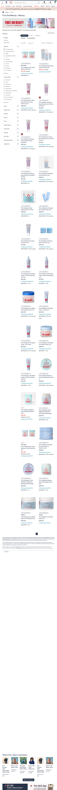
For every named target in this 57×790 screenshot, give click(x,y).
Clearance (36, 6)
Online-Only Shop (27, 6)
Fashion (48, 6)
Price (5, 121)
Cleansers (18, 546)
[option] (28, 9)
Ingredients (7, 144)
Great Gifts (6, 128)
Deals (2, 6)
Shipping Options (8, 140)
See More (5, 73)
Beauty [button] (23, 38)
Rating (5, 117)
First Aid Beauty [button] (31, 38)
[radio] (40, 97)
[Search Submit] (39, 2)
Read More (7, 551)
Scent (5, 106)
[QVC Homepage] (3, 12)
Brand (6, 46)
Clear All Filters (51, 32)
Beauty (53, 6)
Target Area (7, 110)
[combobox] (25, 2)
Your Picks (8, 6)
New (13, 6)
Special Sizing (7, 125)
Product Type (7, 77)
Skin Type (6, 136)
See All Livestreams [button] (28, 780)
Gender (6, 113)
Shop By (6, 132)
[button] (2, 3)
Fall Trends (19, 6)
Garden (42, 6)
